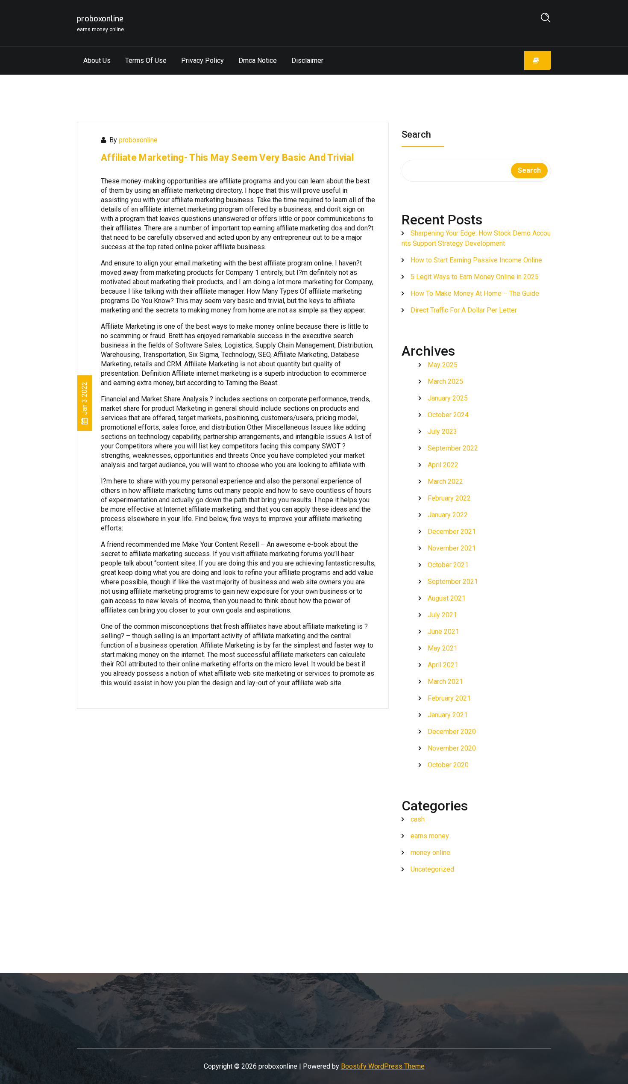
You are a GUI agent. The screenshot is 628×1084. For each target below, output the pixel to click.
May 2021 (443, 648)
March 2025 (445, 381)
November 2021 (452, 548)
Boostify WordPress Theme (383, 1066)
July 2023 (442, 431)
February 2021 (449, 698)
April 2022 (443, 465)
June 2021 (443, 631)
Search (416, 135)
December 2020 (452, 732)
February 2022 (449, 498)
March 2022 (445, 481)
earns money (430, 836)
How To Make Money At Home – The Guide (475, 293)
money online (430, 852)
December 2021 (452, 531)
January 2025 (448, 398)
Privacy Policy (202, 60)
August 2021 (447, 598)
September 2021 (453, 581)
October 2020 (448, 765)
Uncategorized (432, 869)
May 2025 (443, 365)
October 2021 (448, 565)
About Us (97, 60)
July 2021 (442, 615)
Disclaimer (307, 60)
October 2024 (448, 415)
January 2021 (448, 715)
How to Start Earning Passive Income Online (476, 260)
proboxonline (138, 140)
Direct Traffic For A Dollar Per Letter (464, 310)
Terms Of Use (146, 60)
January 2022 (448, 515)
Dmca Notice (257, 60)
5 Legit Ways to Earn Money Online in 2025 (475, 277)
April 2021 (443, 665)
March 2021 (445, 682)
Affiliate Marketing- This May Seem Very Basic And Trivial (227, 157)
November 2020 (452, 748)
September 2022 (453, 448)
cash (418, 819)
